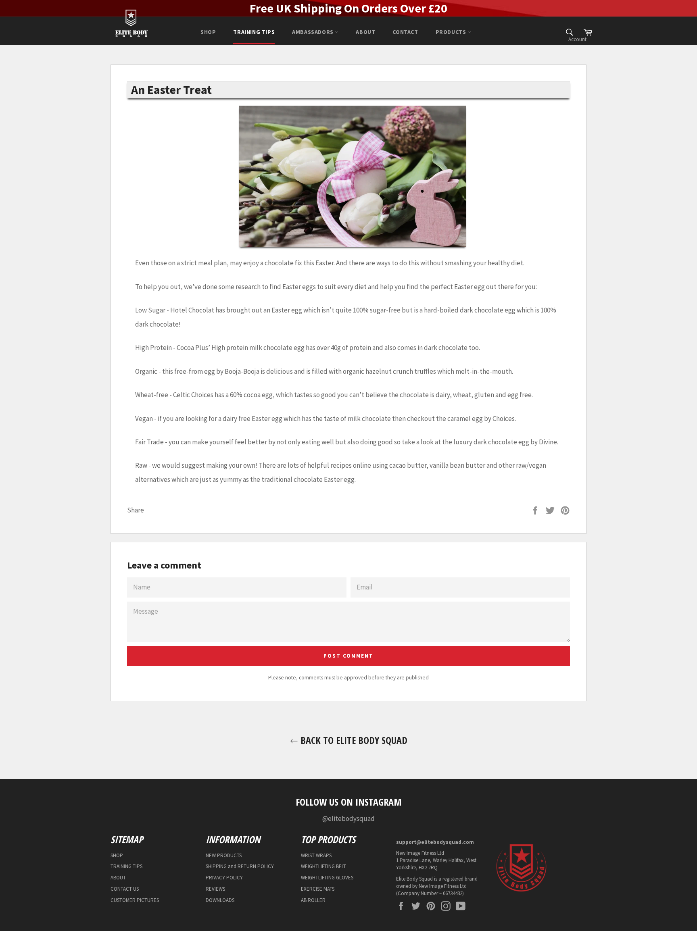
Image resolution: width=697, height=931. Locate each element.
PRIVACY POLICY (224, 877)
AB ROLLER (313, 900)
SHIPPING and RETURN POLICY (240, 866)
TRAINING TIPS (254, 31)
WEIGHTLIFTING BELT (323, 866)
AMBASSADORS (313, 31)
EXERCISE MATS (317, 888)
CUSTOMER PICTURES (135, 900)
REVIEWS (215, 888)
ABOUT (365, 31)
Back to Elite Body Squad (352, 740)
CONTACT (405, 31)
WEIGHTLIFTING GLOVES (327, 877)
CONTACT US (125, 888)
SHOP (208, 31)
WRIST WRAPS (316, 855)
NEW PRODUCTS (224, 855)
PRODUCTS (451, 31)
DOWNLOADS (220, 900)
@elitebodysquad (348, 818)
